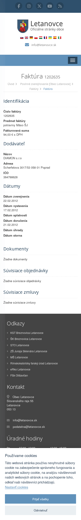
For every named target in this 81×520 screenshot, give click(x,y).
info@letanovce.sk (44, 45)
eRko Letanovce (20, 369)
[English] (26, 37)
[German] (31, 37)
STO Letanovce (19, 345)
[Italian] (59, 37)
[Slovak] (21, 37)
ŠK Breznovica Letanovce (26, 339)
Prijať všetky (40, 499)
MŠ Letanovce (19, 357)
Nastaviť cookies (16, 487)
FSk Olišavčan (19, 375)
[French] (45, 37)
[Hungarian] (40, 37)
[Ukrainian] (50, 37)
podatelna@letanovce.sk (29, 426)
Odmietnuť (40, 510)
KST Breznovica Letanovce (26, 333)
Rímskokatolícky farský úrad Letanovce (34, 363)
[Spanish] (54, 37)
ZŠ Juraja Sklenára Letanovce (28, 351)
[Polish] (36, 37)
